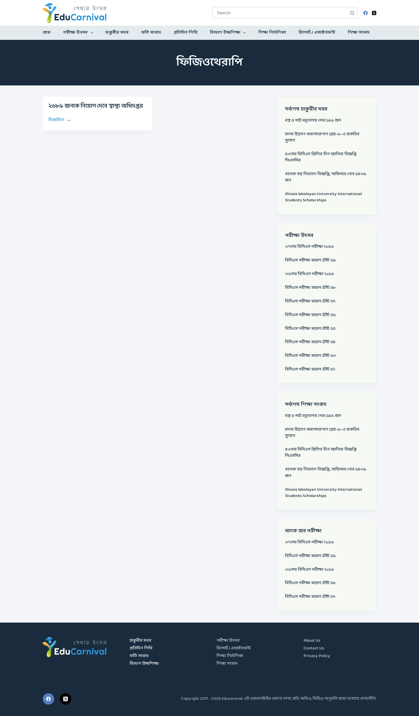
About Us (312, 640)
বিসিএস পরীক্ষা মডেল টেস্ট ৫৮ (310, 287)
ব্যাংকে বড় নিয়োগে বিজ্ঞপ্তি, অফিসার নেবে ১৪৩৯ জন (325, 177)
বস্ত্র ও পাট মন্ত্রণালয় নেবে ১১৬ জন (313, 120)
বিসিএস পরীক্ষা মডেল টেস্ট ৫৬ (310, 315)
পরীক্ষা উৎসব (75, 32)
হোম (46, 32)
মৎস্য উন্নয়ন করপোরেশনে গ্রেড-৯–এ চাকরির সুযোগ (322, 137)
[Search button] (352, 12)
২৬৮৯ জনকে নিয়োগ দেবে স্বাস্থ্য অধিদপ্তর (95, 106)
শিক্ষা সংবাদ (359, 32)
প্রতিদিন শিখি (186, 32)
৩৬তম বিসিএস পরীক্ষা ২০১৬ (309, 274)
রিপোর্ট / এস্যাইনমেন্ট (317, 32)
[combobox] (280, 13)
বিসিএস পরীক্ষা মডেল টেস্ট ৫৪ (310, 342)
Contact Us (314, 648)
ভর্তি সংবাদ (151, 32)
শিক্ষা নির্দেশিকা (272, 32)
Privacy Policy (317, 656)
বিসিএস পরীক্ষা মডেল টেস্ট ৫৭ (310, 301)
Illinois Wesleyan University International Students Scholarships (323, 197)
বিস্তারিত (56, 120)
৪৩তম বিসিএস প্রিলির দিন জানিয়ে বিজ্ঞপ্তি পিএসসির (321, 157)
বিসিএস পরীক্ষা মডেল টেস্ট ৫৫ (310, 328)
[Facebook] (365, 13)
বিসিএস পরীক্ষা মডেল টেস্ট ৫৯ (310, 260)
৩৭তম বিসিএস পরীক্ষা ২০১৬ (309, 246)
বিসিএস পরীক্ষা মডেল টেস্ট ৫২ (310, 369)
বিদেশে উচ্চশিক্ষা (225, 32)
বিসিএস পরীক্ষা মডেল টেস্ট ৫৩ (310, 355)
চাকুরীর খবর (117, 32)
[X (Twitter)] (374, 13)
